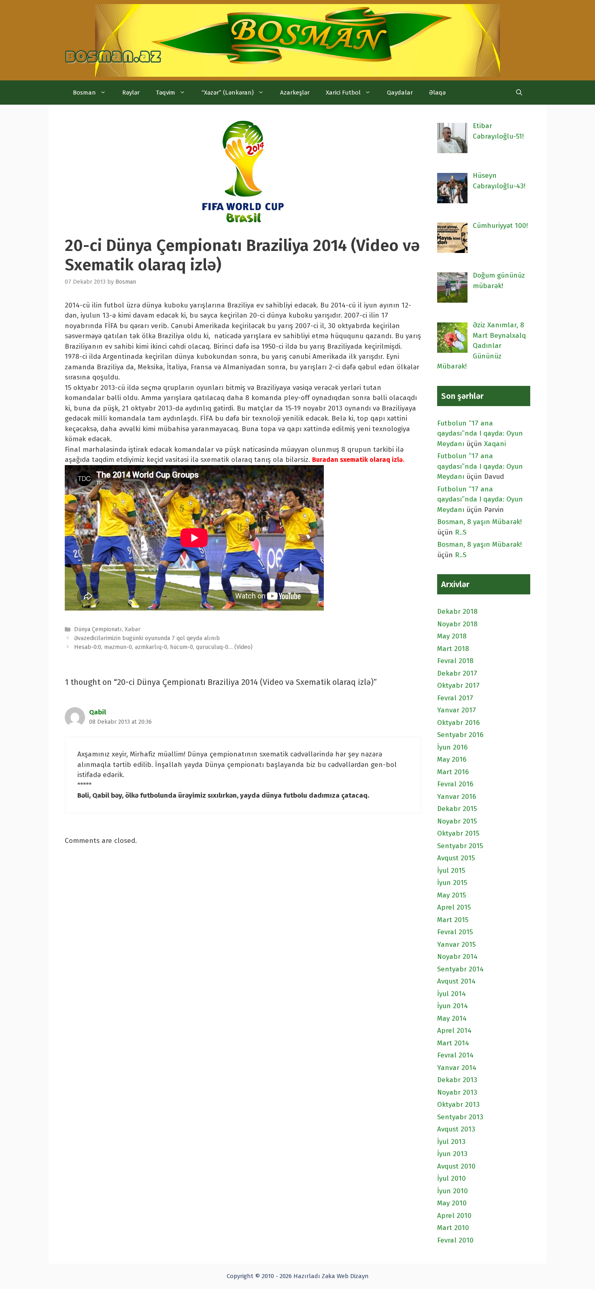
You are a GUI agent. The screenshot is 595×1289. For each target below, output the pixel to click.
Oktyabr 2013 (458, 1104)
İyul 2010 (451, 1178)
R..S (460, 532)
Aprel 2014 (454, 1030)
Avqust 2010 (456, 1166)
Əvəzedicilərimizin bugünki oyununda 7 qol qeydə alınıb (147, 638)
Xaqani (495, 444)
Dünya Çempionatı (98, 629)
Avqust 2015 (456, 858)
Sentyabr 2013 (460, 1117)
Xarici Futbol (343, 92)
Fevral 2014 (455, 1055)
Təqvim (165, 92)
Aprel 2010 (454, 1215)
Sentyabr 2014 (460, 969)
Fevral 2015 (455, 932)
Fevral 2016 (455, 784)
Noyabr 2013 (457, 1092)
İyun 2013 (452, 1154)
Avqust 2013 (456, 1129)
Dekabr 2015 (457, 809)
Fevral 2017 (455, 698)
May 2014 (452, 1018)
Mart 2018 (453, 648)
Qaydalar (400, 92)
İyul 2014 (451, 994)
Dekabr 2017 (457, 673)
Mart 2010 (453, 1228)
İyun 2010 (452, 1191)
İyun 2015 (452, 882)
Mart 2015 (452, 920)
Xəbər (132, 629)
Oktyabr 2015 (458, 833)
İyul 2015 (451, 870)
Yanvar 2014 (456, 1068)
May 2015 (451, 895)
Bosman (84, 92)
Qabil (97, 712)
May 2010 (452, 1203)
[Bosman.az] (113, 50)
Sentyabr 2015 (460, 846)
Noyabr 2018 (457, 624)
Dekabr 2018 (457, 611)
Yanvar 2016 (456, 796)
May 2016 (451, 759)
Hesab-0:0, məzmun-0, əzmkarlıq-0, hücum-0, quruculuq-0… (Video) (163, 647)
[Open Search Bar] (519, 92)
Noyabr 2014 (457, 956)
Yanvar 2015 (456, 944)
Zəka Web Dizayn (345, 1276)
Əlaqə (437, 92)
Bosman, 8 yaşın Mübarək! (479, 522)
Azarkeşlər (295, 92)
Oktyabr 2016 (458, 722)
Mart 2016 (453, 772)
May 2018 (452, 636)
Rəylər (131, 92)
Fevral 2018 (455, 661)
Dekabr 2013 (457, 1080)
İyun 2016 (452, 747)
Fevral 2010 (455, 1240)
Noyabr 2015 (457, 821)
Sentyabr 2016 (460, 735)
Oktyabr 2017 (458, 685)
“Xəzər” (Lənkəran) (228, 92)
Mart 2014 (453, 1043)
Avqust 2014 (456, 981)
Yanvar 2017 (456, 710)
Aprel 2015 (454, 907)
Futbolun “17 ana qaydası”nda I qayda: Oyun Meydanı (480, 433)
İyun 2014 (452, 1006)
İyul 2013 (451, 1141)
